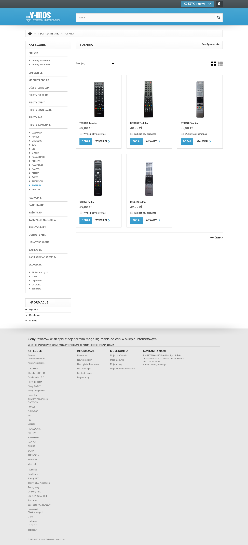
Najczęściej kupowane (88, 364)
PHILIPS (36, 161)
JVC (34, 145)
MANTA (35, 153)
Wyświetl (101, 141)
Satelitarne (36, 205)
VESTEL (36, 189)
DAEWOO (37, 132)
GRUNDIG (37, 141)
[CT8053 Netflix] (98, 178)
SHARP (35, 173)
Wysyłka (33, 309)
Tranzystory (37, 227)
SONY (35, 177)
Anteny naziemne (41, 60)
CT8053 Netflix (86, 201)
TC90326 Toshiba (88, 123)
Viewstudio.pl (61, 539)
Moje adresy (116, 364)
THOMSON (37, 181)
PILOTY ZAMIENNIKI (48, 33)
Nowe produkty (84, 360)
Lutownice (36, 72)
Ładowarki (35, 264)
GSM (34, 276)
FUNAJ (35, 137)
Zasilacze (35, 249)
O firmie (33, 320)
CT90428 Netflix (138, 201)
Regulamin (34, 315)
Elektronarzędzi (40, 272)
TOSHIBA (37, 185)
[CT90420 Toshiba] (200, 99)
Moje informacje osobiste (122, 368)
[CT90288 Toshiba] (149, 99)
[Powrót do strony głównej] (30, 33)
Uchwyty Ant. (37, 235)
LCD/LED (36, 284)
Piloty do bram (38, 95)
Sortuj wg (80, 63)
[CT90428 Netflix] (149, 178)
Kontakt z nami (84, 373)
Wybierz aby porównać (95, 134)
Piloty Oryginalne (40, 110)
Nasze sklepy (84, 368)
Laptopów (37, 280)
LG (33, 149)
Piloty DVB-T (37, 102)
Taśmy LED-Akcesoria (42, 220)
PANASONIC (38, 157)
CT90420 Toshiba (189, 123)
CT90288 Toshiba (139, 123)
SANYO (35, 169)
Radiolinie (35, 197)
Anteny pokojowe (41, 64)
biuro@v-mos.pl (158, 364)
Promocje (82, 355)
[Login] (219, 4)
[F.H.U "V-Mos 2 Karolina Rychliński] (43, 16)
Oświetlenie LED (39, 87)
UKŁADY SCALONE (39, 242)
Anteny (33, 52)
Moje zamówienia (118, 355)
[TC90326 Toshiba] (98, 99)
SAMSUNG (37, 165)
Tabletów (36, 288)
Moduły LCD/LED (39, 80)
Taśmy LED (35, 212)
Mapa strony (83, 377)
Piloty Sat (35, 117)
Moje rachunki (117, 360)
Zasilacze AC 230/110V (42, 257)
